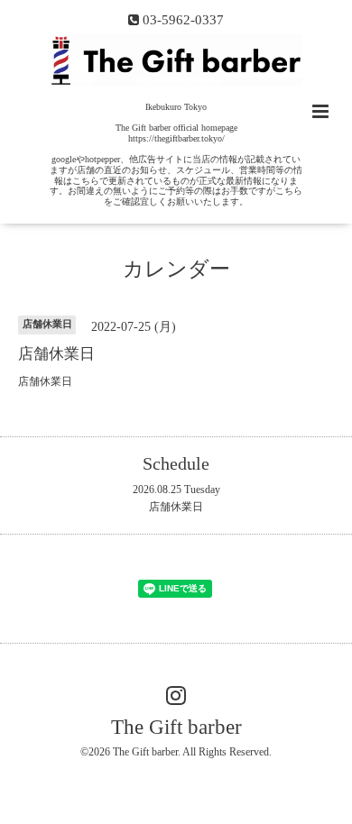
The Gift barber (176, 727)
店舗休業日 (176, 506)
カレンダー (176, 269)
